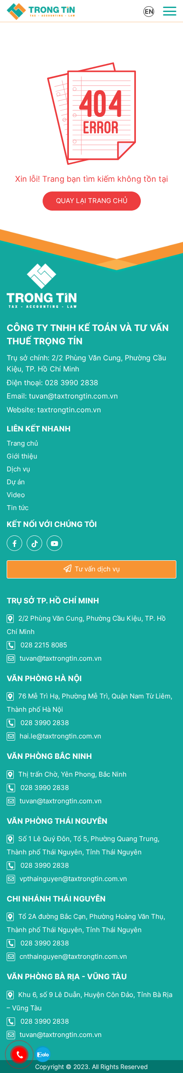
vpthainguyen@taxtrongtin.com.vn (72, 878)
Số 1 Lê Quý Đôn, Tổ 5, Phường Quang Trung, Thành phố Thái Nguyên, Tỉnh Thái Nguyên (83, 845)
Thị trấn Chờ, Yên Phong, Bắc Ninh (71, 774)
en (149, 11)
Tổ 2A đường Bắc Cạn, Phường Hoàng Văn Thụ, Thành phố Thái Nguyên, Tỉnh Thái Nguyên (86, 923)
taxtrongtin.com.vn (54, 409)
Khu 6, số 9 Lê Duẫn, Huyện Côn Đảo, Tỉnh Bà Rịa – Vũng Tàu (89, 1001)
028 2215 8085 (43, 645)
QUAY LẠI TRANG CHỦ (91, 200)
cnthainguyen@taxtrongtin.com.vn (72, 956)
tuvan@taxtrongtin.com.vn (62, 395)
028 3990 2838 (52, 382)
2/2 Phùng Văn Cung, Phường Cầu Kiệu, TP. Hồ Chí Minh (86, 625)
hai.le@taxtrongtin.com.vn (59, 736)
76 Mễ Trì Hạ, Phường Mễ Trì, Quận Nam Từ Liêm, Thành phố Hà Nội (89, 703)
